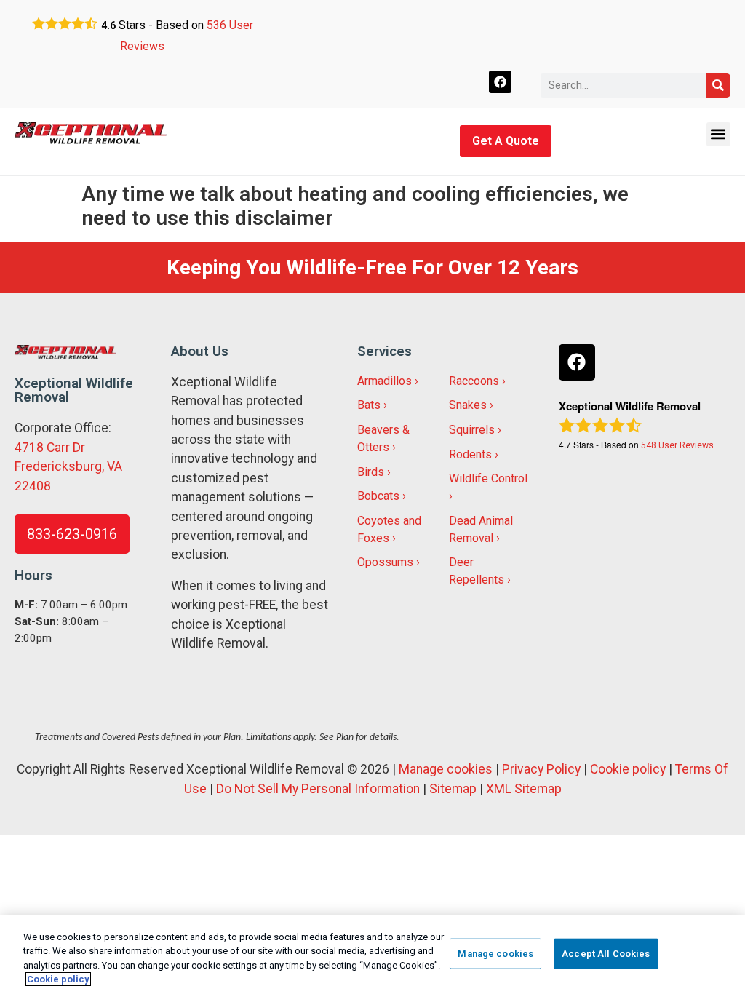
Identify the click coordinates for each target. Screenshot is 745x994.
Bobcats (378, 496)
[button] (718, 134)
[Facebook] (500, 82)
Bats (369, 405)
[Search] (718, 85)
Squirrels (472, 430)
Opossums (385, 562)
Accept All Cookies (606, 953)
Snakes (468, 405)
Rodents (470, 454)
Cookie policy (628, 769)
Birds (370, 472)
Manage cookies (446, 769)
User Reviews (677, 445)
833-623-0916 (72, 534)
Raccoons (474, 381)
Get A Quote (505, 141)
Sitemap (453, 789)
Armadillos (384, 381)
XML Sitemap (524, 789)
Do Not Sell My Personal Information (318, 789)
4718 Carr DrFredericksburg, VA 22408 (68, 466)
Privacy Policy (541, 769)
